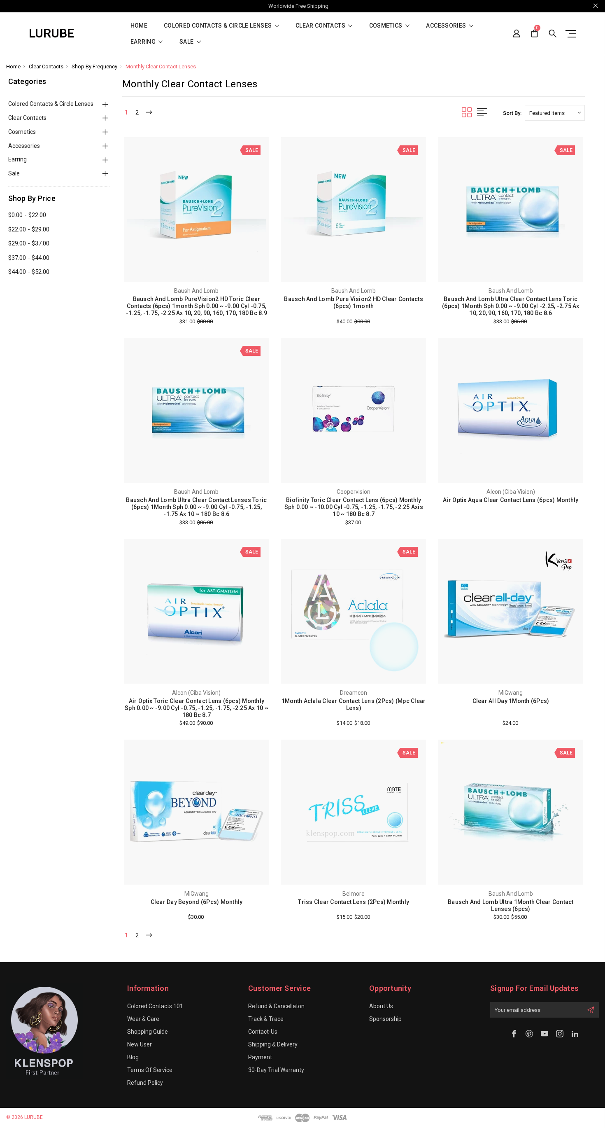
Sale (187, 42)
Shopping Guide (147, 1031)
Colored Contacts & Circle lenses (218, 26)
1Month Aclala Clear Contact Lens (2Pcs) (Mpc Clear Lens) (354, 704)
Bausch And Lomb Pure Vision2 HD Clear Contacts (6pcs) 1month (353, 302)
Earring (143, 42)
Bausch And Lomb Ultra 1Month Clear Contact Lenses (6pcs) (511, 905)
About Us (381, 1006)
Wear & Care (143, 1019)
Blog (133, 1057)
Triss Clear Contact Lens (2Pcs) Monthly (353, 902)
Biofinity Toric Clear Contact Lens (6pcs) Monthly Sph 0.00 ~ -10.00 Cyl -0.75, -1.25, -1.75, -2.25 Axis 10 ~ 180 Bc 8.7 (353, 507)
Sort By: (512, 113)
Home (138, 26)
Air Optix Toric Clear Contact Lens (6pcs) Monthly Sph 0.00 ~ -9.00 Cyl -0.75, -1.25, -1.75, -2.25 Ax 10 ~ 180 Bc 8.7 (196, 708)
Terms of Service (149, 1070)
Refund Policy (145, 1082)
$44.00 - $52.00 (28, 272)
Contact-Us (262, 1031)
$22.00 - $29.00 (28, 229)
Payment (260, 1057)
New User (139, 1044)
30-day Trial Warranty (276, 1070)
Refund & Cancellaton (276, 1006)
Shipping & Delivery (273, 1044)
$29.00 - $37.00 (28, 243)
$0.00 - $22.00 (27, 215)
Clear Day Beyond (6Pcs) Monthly (197, 902)
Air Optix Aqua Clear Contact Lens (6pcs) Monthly (510, 500)
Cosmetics (386, 26)
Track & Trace (266, 1019)
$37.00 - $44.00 (28, 258)
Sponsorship (385, 1019)
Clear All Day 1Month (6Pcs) (510, 701)
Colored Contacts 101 (155, 1006)
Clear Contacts (321, 26)
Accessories (446, 26)
